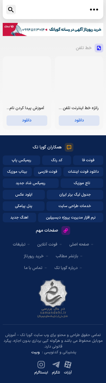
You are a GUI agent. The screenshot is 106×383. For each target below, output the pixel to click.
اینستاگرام (41, 372)
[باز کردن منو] (94, 9)
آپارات (68, 372)
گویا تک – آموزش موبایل (53, 9)
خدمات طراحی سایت (74, 206)
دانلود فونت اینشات (83, 172)
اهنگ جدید (19, 217)
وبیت (35, 352)
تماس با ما (33, 268)
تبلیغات (19, 245)
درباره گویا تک (66, 268)
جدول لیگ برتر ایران (75, 195)
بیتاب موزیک (17, 172)
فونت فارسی (47, 172)
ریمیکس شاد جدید (30, 183)
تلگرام (56, 372)
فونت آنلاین (47, 245)
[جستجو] (11, 9)
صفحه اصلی (79, 245)
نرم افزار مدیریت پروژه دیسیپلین (71, 217)
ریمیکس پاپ (21, 160)
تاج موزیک (82, 183)
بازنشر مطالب (67, 256)
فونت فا (88, 160)
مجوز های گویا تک (53, 298)
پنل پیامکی (23, 206)
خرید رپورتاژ (34, 256)
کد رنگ (57, 160)
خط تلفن (84, 48)
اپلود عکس (23, 195)
